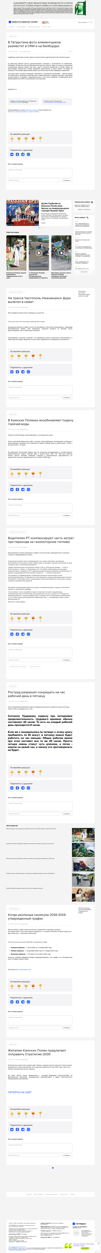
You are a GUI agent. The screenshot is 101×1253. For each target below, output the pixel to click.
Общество (12, 36)
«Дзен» (31, 111)
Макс (37, 111)
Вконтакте (11, 111)
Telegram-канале (16, 102)
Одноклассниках (22, 111)
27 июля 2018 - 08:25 (12, 51)
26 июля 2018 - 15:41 (12, 429)
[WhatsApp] (28, 154)
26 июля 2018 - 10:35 (12, 1059)
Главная (11, 27)
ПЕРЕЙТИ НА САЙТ (20, 1092)
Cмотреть (85, 1248)
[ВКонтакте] (11, 154)
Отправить (66, 180)
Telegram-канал (30, 110)
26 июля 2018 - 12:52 (12, 701)
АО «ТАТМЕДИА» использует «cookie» (19, 1248)
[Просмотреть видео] (16, 253)
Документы (64, 1194)
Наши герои (47, 27)
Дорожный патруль (16, 292)
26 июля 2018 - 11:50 (12, 923)
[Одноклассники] (17, 154)
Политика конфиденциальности (17, 1250)
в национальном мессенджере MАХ (55, 102)
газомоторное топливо (17, 666)
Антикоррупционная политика (17, 1246)
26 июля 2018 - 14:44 (12, 547)
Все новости (84, 271)
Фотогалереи (21, 27)
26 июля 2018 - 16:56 (12, 307)
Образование (14, 909)
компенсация (35, 666)
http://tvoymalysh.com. (23, 969)
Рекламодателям (34, 27)
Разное (72, 1194)
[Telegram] (22, 154)
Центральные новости (17, 532)
